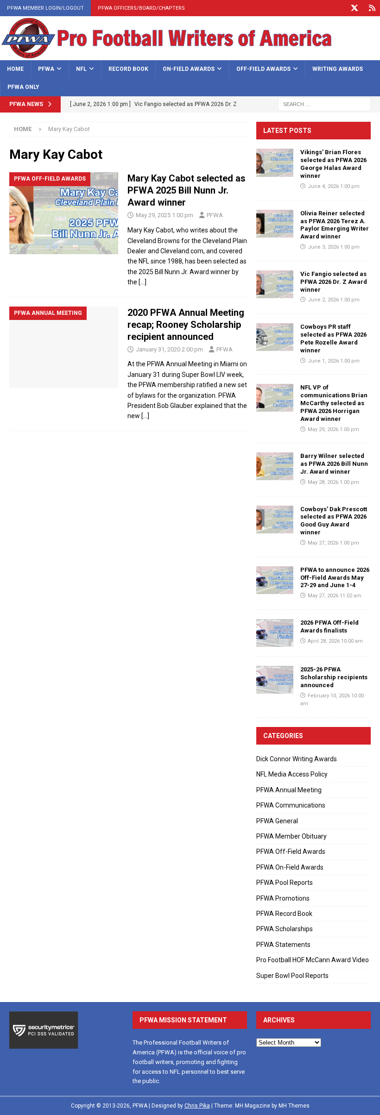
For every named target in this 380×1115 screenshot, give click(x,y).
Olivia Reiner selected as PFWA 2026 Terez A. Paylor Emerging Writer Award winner (334, 225)
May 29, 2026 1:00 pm (333, 429)
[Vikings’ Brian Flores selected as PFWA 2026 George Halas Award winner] (274, 162)
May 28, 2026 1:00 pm (333, 482)
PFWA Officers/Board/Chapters (141, 8)
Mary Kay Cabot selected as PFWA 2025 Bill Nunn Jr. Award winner (186, 190)
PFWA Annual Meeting (289, 790)
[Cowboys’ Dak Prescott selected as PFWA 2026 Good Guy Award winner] (274, 519)
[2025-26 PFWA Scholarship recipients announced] (274, 680)
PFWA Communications (290, 805)
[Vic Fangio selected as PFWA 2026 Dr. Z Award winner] (274, 284)
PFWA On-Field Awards (289, 867)
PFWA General (277, 821)
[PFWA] (190, 55)
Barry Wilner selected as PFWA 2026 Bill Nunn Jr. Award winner (334, 463)
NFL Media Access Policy (292, 774)
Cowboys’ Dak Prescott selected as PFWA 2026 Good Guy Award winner (333, 521)
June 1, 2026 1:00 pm (334, 361)
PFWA (46, 69)
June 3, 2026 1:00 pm (334, 247)
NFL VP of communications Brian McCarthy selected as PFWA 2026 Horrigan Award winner (333, 403)
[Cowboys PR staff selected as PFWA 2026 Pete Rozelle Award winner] (274, 337)
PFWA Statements (283, 944)
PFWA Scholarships (284, 929)
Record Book (128, 69)
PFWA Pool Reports (284, 882)
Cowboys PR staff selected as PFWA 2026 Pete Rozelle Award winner (333, 338)
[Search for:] (324, 103)
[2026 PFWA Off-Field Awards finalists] (274, 633)
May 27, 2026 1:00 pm (333, 543)
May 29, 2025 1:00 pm (164, 215)
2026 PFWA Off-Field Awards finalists (329, 626)
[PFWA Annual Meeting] (63, 347)
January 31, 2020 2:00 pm (169, 349)
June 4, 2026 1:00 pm (334, 186)
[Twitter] (354, 8)
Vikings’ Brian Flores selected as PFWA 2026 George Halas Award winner (333, 164)
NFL (81, 69)
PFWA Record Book (284, 913)
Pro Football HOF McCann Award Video (312, 960)
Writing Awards (337, 69)
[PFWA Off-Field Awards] (63, 213)
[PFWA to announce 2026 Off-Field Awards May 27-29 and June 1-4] (274, 580)
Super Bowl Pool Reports (292, 975)
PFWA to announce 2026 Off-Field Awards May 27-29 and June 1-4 (334, 577)
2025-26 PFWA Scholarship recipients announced (333, 677)
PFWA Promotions (283, 898)
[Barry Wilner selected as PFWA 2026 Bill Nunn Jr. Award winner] (274, 466)
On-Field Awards (189, 69)
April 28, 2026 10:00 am (335, 641)
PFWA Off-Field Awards (290, 851)
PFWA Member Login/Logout (45, 8)
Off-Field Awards (263, 69)
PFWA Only (23, 87)
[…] (142, 282)
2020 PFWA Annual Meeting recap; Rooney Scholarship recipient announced (185, 324)
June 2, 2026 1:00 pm (334, 300)
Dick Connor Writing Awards (296, 759)
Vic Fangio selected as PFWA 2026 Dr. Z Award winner (333, 281)
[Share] (372, 8)
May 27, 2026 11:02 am (334, 596)
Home (15, 69)
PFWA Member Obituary (291, 836)
